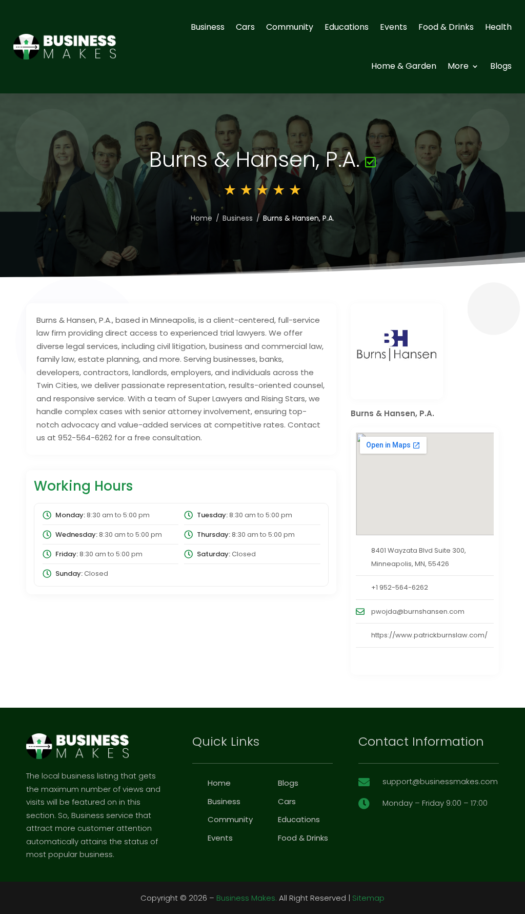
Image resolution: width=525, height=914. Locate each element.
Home (201, 218)
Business (208, 27)
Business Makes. (246, 897)
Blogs (501, 66)
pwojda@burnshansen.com (418, 611)
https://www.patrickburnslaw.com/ (429, 635)
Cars (245, 27)
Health (498, 27)
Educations (347, 27)
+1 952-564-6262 (399, 587)
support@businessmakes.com (440, 781)
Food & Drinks (446, 27)
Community (289, 27)
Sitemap (368, 897)
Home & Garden (403, 66)
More (458, 66)
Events (393, 27)
